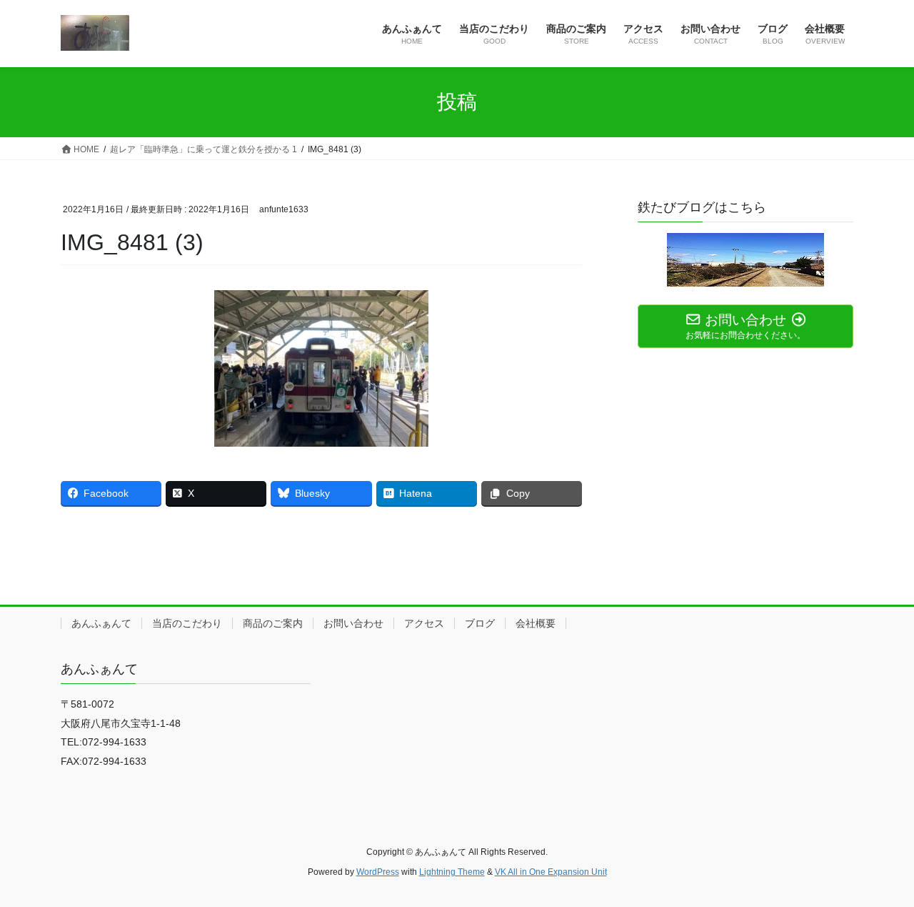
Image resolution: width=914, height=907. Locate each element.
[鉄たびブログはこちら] (745, 260)
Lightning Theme (452, 872)
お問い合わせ (353, 623)
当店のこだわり (187, 623)
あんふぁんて (101, 623)
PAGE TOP (878, 867)
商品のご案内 (273, 623)
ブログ (480, 623)
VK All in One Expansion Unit (551, 872)
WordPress (377, 872)
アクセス (424, 623)
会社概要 (536, 623)
